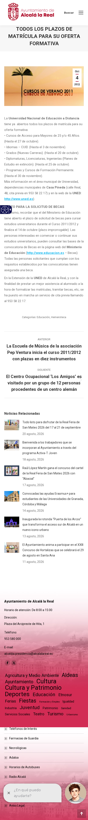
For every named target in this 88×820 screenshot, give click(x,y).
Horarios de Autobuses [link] (24, 767)
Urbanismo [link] (72, 714)
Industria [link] (11, 708)
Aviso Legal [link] (17, 805)
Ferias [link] (10, 701)
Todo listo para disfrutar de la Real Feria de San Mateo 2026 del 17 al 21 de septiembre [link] (51, 424)
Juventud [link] (30, 707)
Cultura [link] (46, 681)
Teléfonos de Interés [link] (23, 728)
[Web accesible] (4, 209)
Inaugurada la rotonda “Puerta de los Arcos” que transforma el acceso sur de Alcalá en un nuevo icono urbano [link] (52, 524)
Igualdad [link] (68, 701)
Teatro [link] (38, 714)
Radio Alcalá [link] (17, 776)
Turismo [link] (55, 713)
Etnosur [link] (65, 695)
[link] (81, 12)
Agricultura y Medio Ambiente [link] (32, 675)
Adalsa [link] (14, 757)
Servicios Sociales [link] (17, 714)
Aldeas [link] (70, 675)
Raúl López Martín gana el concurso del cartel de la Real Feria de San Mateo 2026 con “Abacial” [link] (52, 473)
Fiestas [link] (27, 700)
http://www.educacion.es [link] (45, 253)
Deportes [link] (17, 694)
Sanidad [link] (66, 708)
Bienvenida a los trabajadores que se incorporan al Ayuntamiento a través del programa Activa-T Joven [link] (49, 448)
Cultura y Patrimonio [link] (33, 687)
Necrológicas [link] (17, 748)
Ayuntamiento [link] (19, 681)
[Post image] (11, 425)
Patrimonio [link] (50, 708)
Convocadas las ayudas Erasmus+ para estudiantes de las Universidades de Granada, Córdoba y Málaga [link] (53, 499)
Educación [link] (43, 317)
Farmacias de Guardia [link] (23, 738)
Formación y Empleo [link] (49, 701)
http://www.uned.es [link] (18, 199)
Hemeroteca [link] (58, 317)
